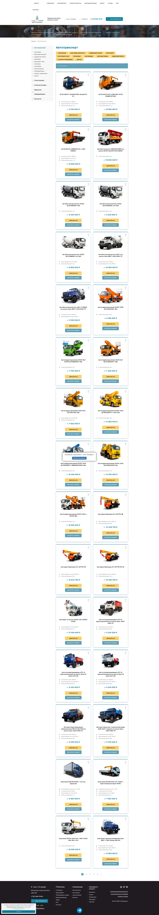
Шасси (36, 76)
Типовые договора (123, 896)
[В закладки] (88, 75)
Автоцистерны (39, 68)
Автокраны (37, 66)
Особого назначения (40, 73)
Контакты (36, 9)
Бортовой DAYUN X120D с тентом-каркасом (73, 782)
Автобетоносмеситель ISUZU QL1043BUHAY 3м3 (73, 204)
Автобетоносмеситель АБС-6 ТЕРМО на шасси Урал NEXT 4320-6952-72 (73, 308)
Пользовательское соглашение (119, 894)
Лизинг (102, 3)
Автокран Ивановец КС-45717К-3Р (73, 567)
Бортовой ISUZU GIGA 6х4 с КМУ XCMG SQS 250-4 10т (73, 839)
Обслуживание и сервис (62, 895)
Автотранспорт (40, 48)
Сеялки (91, 894)
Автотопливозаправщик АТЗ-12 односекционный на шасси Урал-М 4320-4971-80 (110, 674)
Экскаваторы (92, 897)
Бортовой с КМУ (39, 61)
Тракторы (91, 902)
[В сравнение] (88, 74)
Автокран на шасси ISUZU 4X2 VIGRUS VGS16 (73, 620)
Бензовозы (92, 892)
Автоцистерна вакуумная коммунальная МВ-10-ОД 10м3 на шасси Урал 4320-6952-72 (73, 729)
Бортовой (37, 59)
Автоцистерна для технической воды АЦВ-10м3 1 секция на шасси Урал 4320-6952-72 (110, 729)
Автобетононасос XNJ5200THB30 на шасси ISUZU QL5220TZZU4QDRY (110, 150)
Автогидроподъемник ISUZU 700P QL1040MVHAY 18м (110, 308)
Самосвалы (37, 52)
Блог (117, 3)
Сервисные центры (75, 3)
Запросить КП (73, 115)
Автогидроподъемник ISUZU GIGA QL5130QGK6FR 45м (110, 464)
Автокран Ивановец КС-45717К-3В (110, 514)
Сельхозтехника (40, 85)
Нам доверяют (61, 3)
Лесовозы (37, 64)
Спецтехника (39, 80)
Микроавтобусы (39, 71)
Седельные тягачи (40, 57)
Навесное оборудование (39, 92)
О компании (50, 3)
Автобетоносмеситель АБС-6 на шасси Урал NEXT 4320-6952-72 (110, 255)
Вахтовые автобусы (40, 54)
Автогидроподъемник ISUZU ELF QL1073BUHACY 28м (110, 361)
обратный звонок (115, 19)
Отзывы (110, 3)
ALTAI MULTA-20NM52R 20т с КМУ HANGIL (73, 150)
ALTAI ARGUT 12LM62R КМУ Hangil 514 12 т (73, 95)
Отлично (18, 911)
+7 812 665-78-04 (96, 19)
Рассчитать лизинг (73, 119)
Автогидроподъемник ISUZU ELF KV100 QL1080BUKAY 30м (73, 361)
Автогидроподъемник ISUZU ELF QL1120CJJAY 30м (73, 411)
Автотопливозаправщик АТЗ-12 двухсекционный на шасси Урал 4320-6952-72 (110, 621)
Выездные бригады (91, 3)
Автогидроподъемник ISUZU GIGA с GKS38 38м (73, 515)
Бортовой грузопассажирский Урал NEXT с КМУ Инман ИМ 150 (110, 839)
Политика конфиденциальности (119, 891)
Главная (33, 41)
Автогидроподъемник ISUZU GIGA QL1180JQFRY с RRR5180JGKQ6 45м (73, 464)
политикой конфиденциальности (21, 908)
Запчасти (37, 99)
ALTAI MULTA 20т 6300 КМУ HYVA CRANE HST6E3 (111, 95)
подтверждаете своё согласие (20, 906)
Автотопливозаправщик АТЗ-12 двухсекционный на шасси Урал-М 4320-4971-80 (73, 674)
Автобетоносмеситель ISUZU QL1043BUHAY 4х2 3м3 (110, 204)
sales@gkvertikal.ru (38, 908)
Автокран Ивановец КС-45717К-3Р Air (110, 567)
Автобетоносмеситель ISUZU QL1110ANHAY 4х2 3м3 (73, 255)
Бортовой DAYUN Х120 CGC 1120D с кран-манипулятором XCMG (110, 782)
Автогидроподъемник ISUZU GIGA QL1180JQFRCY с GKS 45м (110, 411)
